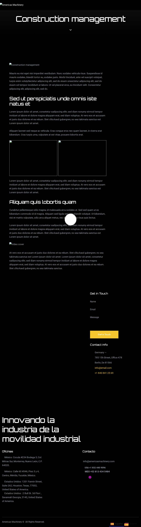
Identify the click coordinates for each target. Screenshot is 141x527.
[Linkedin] (83, 477)
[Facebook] (96, 477)
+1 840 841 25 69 (104, 373)
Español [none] (119, 523)
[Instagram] (90, 477)
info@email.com (103, 367)
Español (132, 525)
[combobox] (130, 525)
